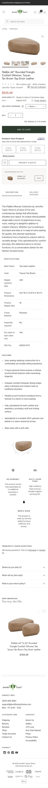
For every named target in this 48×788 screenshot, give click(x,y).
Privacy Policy (32, 737)
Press (28, 733)
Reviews (5, 727)
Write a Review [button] (39, 84)
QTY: (4, 115)
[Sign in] (44, 12)
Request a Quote (27, 163)
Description (12, 192)
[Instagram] (4, 752)
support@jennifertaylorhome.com (16, 704)
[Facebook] (12, 752)
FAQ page (32, 550)
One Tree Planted (33, 730)
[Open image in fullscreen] (42, 36)
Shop (39, 178)
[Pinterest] (8, 752)
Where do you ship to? (12, 567)
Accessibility (31, 740)
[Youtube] (16, 752)
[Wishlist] (35, 12)
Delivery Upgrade (34, 193)
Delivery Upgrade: (13, 106)
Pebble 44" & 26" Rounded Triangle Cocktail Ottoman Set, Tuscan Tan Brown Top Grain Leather (24, 646)
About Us (30, 720)
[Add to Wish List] (5, 162)
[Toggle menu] (3, 12)
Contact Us (7, 737)
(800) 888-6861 (9, 701)
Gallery (29, 723)
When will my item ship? (12, 575)
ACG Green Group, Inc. (24, 766)
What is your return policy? (13, 583)
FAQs (4, 730)
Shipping (6, 720)
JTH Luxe (30, 727)
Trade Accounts (9, 733)
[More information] (22, 106)
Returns (5, 723)
